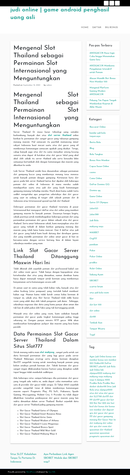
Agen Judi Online (97, 357)
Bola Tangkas (96, 154)
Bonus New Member (100, 160)
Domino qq (95, 190)
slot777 (105, 397)
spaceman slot (107, 436)
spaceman (94, 433)
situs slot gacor (106, 393)
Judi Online (95, 370)
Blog (92, 148)
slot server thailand (59, 135)
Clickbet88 (99, 363)
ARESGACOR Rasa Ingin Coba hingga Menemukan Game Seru (102, 56)
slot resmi (102, 426)
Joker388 (94, 214)
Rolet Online (96, 268)
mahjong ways (96, 226)
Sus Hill (52, 472)
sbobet (93, 387)
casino (93, 172)
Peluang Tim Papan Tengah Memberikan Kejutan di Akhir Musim (103, 103)
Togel (92, 335)
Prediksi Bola (96, 383)
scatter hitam (96, 287)
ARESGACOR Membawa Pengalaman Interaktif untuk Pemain (102, 69)
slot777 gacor (99, 400)
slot (91, 397)
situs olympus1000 (103, 390)
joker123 (102, 367)
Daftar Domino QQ (100, 184)
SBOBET (94, 281)
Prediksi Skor (109, 383)
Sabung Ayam (96, 275)
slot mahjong (47, 352)
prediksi (93, 262)
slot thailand (106, 430)
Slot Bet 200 (100, 403)
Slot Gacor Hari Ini (107, 420)
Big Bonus (117, 3)
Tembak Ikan (96, 323)
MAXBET (94, 232)
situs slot (94, 393)
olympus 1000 (103, 380)
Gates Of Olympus (99, 202)
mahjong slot (109, 373)
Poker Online (96, 256)
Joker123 (94, 208)
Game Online (96, 196)
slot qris (93, 426)
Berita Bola (95, 142)
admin (49, 85)
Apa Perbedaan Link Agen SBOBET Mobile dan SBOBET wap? (61, 458)
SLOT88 (98, 397)
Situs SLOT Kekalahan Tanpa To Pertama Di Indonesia (23, 458)
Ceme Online (96, 178)
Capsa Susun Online (99, 166)
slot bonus (99, 407)
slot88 (93, 317)
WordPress (30, 472)
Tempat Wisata (97, 329)
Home (106, 3)
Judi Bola (94, 220)
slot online (94, 311)
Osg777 (93, 238)
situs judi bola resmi (99, 293)
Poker (92, 250)
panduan (94, 244)
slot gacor (99, 413)
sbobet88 (101, 387)
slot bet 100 (95, 305)
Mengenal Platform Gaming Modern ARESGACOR (99, 91)
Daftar (111, 3)
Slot (92, 299)
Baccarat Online (98, 127)
